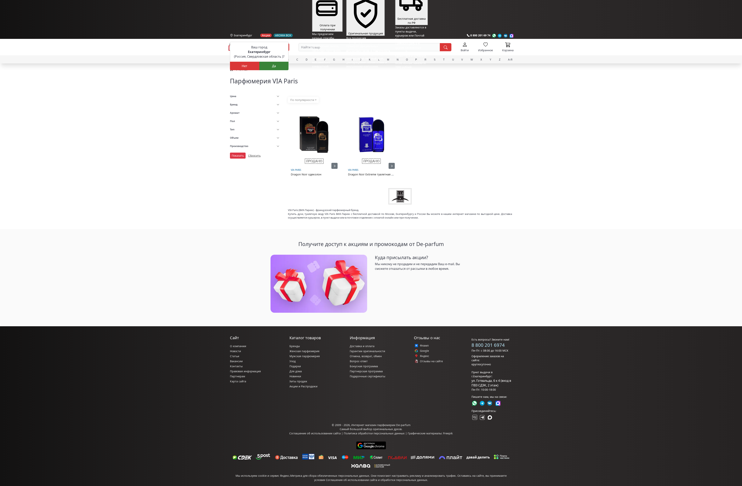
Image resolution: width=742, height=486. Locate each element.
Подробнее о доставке (410, 82)
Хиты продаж (298, 381)
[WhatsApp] (494, 36)
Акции (266, 35)
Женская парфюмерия (304, 351)
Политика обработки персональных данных (374, 433)
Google (424, 350)
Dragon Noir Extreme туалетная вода (373, 174)
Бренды (294, 346)
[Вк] (506, 36)
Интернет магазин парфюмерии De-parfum (380, 425)
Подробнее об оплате (326, 73)
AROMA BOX (283, 35)
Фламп (424, 345)
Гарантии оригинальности (367, 351)
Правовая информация (245, 371)
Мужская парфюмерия (304, 356)
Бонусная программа (364, 366)
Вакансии (236, 361)
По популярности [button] (302, 100)
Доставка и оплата (362, 346)
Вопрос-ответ (359, 361)
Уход (292, 361)
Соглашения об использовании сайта (351, 480)
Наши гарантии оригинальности (368, 73)
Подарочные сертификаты (367, 376)
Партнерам (237, 376)
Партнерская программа (366, 371)
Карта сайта (238, 381)
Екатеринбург (243, 35)
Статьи (234, 356)
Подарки (295, 366)
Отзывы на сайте (431, 361)
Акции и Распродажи (303, 386)
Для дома (295, 371)
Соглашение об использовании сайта (315, 433)
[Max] (512, 36)
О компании (238, 346)
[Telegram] (500, 36)
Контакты (236, 366)
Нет (244, 66)
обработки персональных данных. (404, 480)
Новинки (295, 376)
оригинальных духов (387, 429)
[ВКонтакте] (474, 417)
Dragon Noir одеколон (306, 174)
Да (274, 66)
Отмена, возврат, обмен (366, 356)
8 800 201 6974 (488, 345)
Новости (235, 351)
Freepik (448, 433)
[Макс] (490, 417)
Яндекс (424, 356)
